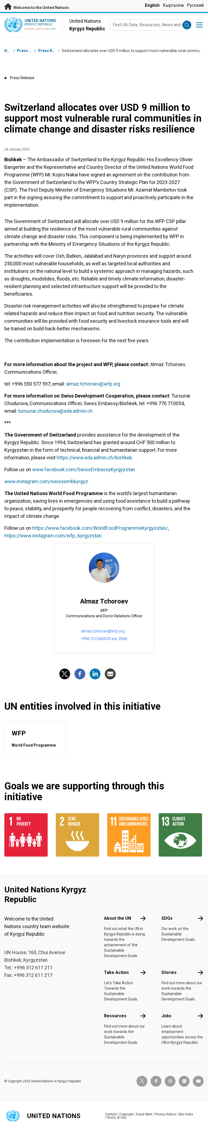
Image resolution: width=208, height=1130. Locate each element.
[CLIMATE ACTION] (181, 835)
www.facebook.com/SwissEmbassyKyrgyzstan (83, 469)
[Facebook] (79, 674)
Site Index (185, 1114)
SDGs (167, 918)
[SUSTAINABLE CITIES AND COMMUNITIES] (129, 835)
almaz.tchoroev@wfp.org (93, 384)
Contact (111, 1114)
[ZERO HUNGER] (78, 835)
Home (9, 51)
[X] (64, 674)
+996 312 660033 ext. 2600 (104, 639)
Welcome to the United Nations (41, 7)
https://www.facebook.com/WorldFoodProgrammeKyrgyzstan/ (100, 528)
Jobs (166, 1015)
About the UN (117, 918)
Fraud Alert (144, 1114)
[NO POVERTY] (26, 835)
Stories (169, 972)
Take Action (116, 972)
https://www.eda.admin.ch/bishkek (94, 457)
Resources (115, 1015)
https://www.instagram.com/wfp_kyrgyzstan (53, 535)
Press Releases (52, 51)
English (152, 5)
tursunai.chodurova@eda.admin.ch (55, 411)
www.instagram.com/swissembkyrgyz (46, 481)
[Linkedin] (95, 674)
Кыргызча (173, 5)
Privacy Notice (165, 1114)
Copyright (126, 1114)
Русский (195, 5)
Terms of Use (116, 1117)
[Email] (110, 674)
